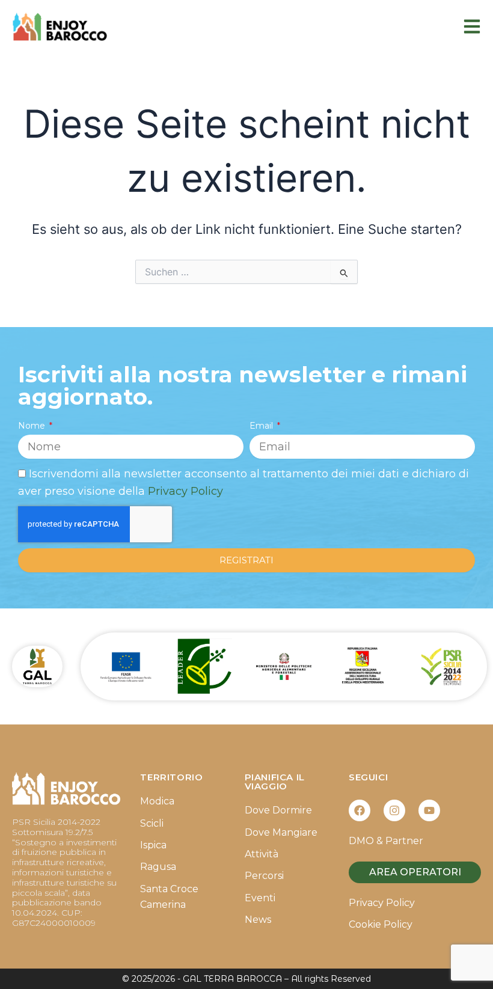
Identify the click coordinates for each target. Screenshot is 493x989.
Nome (32, 425)
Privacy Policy (185, 491)
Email (262, 425)
